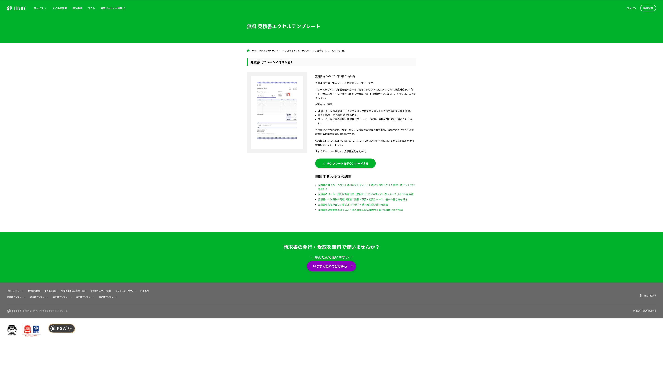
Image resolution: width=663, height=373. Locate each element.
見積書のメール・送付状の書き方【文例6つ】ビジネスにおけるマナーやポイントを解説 (366, 194)
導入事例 (77, 8)
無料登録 (648, 8)
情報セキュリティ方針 (100, 290)
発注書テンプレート (62, 296)
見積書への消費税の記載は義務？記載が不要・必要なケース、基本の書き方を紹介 (362, 199)
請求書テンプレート (16, 296)
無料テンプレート (15, 290)
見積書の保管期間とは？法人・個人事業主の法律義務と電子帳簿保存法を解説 (360, 209)
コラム (91, 8)
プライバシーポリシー (125, 290)
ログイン (631, 8)
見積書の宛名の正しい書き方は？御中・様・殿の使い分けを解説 (353, 204)
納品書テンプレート (85, 296)
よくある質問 (59, 8)
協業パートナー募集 (111, 8)
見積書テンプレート (39, 296)
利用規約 (144, 290)
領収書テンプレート (108, 296)
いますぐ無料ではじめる (330, 266)
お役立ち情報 (34, 290)
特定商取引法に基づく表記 (73, 290)
